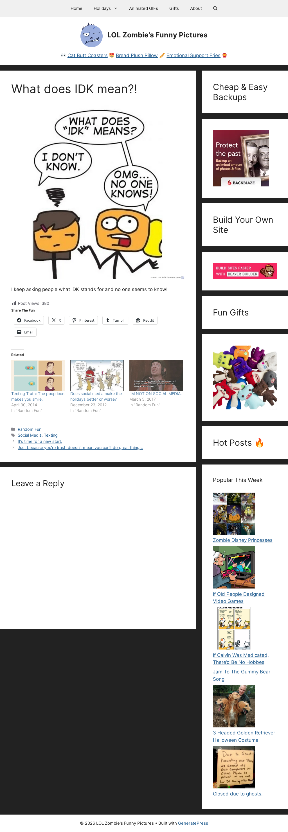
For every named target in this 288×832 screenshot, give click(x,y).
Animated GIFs (143, 8)
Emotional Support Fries (193, 55)
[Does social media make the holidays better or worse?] (97, 375)
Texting (51, 435)
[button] (215, 8)
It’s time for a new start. (40, 441)
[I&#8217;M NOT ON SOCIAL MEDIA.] (156, 375)
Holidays (102, 8)
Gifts (174, 8)
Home (76, 8)
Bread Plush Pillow (137, 55)
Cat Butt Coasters (88, 55)
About (196, 8)
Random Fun (29, 429)
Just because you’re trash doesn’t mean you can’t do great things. (80, 447)
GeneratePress (193, 823)
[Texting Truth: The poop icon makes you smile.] (38, 375)
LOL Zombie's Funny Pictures (157, 35)
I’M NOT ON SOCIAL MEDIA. (155, 393)
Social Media (30, 435)
